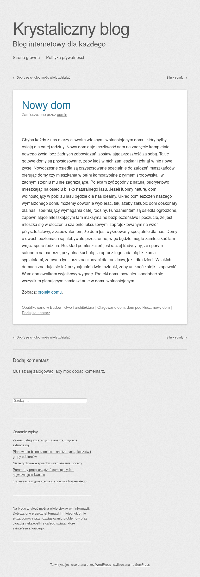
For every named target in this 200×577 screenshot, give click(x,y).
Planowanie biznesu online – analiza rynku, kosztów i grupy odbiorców (52, 454)
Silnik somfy (176, 77)
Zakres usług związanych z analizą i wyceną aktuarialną (45, 442)
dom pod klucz (139, 307)
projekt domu (50, 292)
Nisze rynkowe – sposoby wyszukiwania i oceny (47, 463)
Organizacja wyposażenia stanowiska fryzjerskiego (49, 481)
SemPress (142, 564)
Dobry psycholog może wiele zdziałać (41, 77)
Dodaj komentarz (36, 312)
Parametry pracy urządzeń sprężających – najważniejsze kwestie (43, 472)
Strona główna (26, 57)
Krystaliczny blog (71, 27)
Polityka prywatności (65, 57)
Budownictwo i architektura (72, 307)
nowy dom (161, 307)
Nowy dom (46, 104)
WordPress (103, 564)
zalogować (43, 371)
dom (121, 307)
